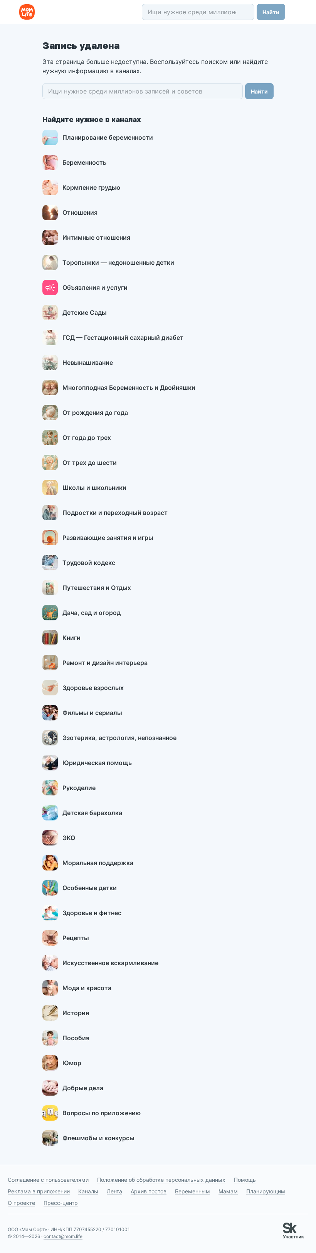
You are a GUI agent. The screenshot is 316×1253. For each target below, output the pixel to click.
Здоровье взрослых (93, 688)
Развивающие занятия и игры (107, 537)
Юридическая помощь (97, 763)
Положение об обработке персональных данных (161, 1179)
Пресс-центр (61, 1203)
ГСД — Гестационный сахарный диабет (122, 337)
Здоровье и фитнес (91, 913)
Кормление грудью (91, 187)
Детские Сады (84, 312)
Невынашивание (87, 362)
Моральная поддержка (97, 863)
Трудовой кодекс (88, 562)
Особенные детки (89, 888)
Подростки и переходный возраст (115, 512)
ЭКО (68, 838)
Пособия (75, 1038)
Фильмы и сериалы (92, 713)
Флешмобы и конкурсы (98, 1138)
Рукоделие (79, 788)
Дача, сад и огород (91, 612)
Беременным (192, 1191)
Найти (270, 12)
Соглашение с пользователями (48, 1179)
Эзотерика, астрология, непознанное (119, 738)
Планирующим (265, 1191)
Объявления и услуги (95, 287)
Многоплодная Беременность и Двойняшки (128, 387)
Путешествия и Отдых (96, 587)
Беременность (84, 162)
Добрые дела (82, 1088)
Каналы (88, 1191)
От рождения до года (95, 412)
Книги (71, 638)
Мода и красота (86, 988)
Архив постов (148, 1191)
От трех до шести (89, 462)
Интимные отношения (96, 237)
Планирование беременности (107, 137)
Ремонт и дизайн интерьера (105, 663)
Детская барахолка (92, 813)
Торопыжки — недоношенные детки (118, 262)
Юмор (71, 1063)
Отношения (79, 212)
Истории (75, 1013)
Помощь (245, 1179)
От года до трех (86, 437)
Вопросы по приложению (101, 1113)
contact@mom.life (63, 1236)
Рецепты (75, 938)
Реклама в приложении (39, 1191)
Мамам (228, 1191)
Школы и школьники (94, 487)
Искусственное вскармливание (110, 963)
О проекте (21, 1203)
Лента (114, 1191)
